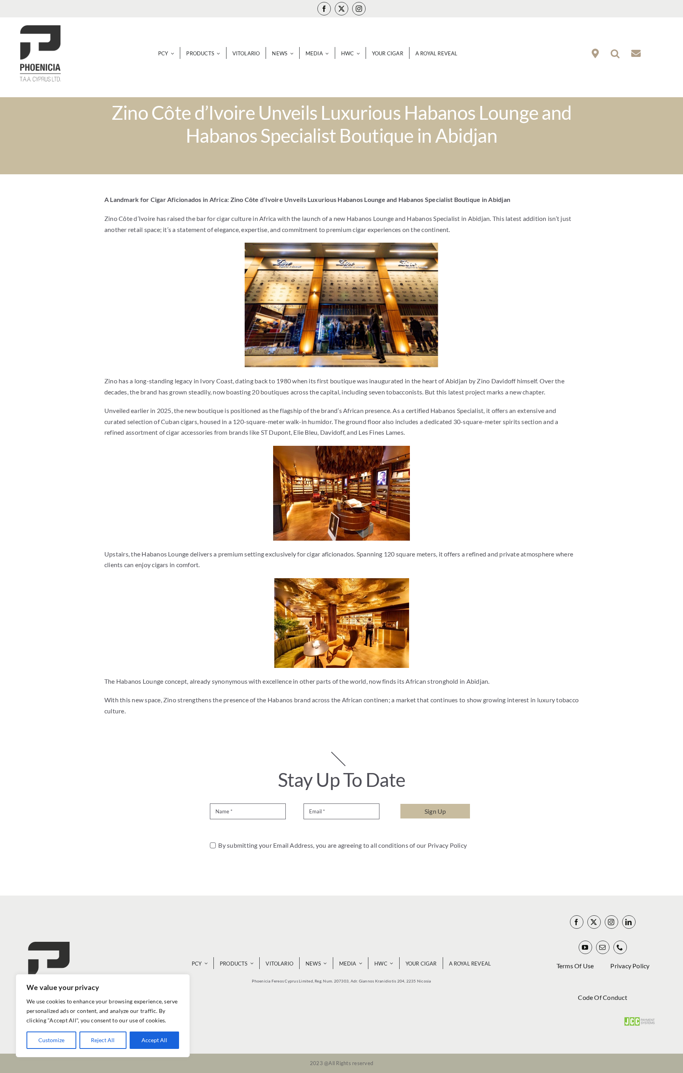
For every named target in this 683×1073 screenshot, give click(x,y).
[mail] (602, 947)
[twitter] (341, 8)
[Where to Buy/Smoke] (595, 53)
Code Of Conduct (602, 997)
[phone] (620, 947)
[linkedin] (629, 922)
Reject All (103, 1040)
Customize (51, 1040)
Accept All (154, 1040)
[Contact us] (636, 53)
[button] (615, 53)
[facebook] (324, 8)
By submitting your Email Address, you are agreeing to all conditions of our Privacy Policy (342, 845)
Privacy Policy (629, 965)
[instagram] (359, 8)
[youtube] (585, 947)
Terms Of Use (575, 965)
